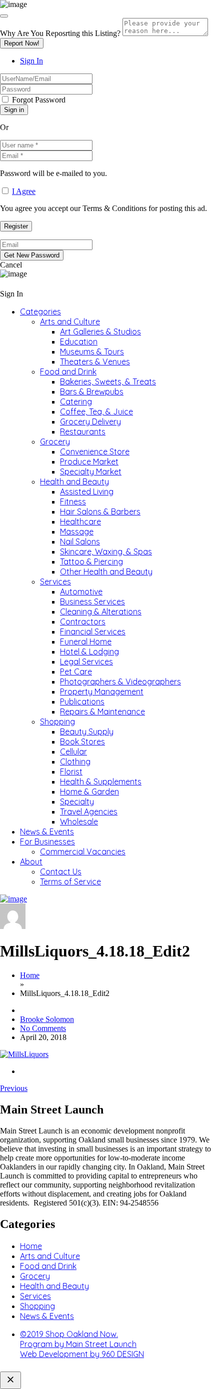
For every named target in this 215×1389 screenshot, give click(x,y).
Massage (77, 531)
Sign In (31, 60)
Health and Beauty (74, 481)
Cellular (73, 751)
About (31, 861)
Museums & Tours (92, 351)
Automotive (81, 591)
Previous (14, 1088)
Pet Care (76, 671)
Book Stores (82, 741)
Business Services (92, 601)
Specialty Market (91, 471)
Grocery (55, 441)
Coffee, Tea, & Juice (96, 411)
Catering (76, 401)
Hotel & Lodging (89, 651)
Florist (71, 771)
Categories (40, 311)
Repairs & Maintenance (102, 711)
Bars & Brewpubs (92, 391)
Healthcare (80, 521)
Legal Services (86, 661)
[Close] (4, 16)
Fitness (73, 501)
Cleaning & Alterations (101, 611)
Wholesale (79, 821)
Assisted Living (87, 491)
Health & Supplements (101, 781)
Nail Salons (80, 541)
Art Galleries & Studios (100, 331)
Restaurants (83, 431)
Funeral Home (86, 641)
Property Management (102, 691)
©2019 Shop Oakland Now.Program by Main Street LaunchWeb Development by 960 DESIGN (82, 1344)
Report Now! (22, 43)
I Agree (24, 191)
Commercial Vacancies (83, 851)
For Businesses (47, 841)
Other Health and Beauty (106, 571)
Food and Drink (68, 371)
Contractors (83, 621)
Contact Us (61, 871)
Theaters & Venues (95, 361)
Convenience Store (95, 451)
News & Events (47, 831)
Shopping (57, 721)
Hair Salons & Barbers (100, 511)
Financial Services (93, 631)
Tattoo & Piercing (91, 561)
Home (30, 975)
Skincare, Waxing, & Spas (106, 551)
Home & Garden (89, 791)
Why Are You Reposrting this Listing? (60, 33)
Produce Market (89, 461)
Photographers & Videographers (120, 681)
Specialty (77, 801)
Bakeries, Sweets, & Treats (108, 381)
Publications (82, 701)
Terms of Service (70, 881)
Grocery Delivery (90, 421)
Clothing (75, 761)
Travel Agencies (89, 811)
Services (55, 581)
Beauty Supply (87, 731)
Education (79, 341)
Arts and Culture (70, 321)
